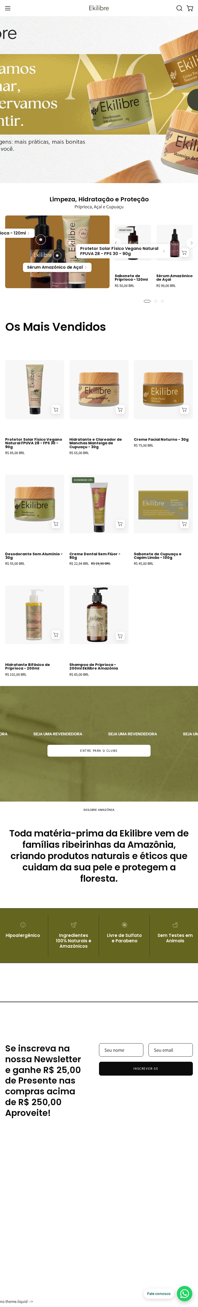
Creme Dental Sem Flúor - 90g (94, 556)
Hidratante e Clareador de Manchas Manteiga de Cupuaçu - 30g (95, 443)
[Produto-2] (57, 255)
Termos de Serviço (122, 1263)
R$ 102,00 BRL (16, 674)
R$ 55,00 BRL (15, 563)
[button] (179, 8)
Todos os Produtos (23, 1253)
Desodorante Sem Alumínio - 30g (34, 556)
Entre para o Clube (99, 750)
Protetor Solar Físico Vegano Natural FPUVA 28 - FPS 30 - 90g (33, 443)
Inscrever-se (145, 1068)
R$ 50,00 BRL (124, 285)
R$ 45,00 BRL (143, 563)
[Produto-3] (70, 242)
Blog (9, 1243)
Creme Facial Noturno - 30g (161, 439)
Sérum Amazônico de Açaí (174, 277)
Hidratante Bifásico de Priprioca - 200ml (27, 666)
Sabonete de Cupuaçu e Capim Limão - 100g (158, 556)
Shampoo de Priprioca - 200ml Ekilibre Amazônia (93, 666)
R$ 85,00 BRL (15, 453)
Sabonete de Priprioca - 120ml (131, 277)
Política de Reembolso (126, 1253)
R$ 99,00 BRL (166, 285)
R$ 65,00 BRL (79, 453)
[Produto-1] (41, 239)
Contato (112, 1273)
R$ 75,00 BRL (143, 445)
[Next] (191, 243)
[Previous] (116, 243)
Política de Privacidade (126, 1243)
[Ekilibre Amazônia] (99, 8)
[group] (154, 259)
